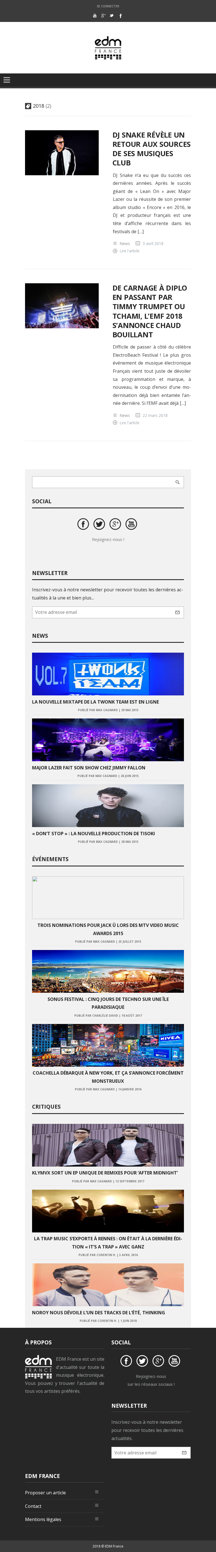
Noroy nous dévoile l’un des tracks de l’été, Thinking (98, 1313)
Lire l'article (130, 250)
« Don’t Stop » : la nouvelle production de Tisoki (93, 833)
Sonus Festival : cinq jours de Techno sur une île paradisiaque (108, 1003)
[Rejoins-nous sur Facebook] (84, 525)
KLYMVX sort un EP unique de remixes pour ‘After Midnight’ (105, 1173)
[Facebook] (120, 15)
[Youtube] (95, 15)
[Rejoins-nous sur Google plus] (116, 525)
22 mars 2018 (155, 415)
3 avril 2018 (153, 243)
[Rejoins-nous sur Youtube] (132, 525)
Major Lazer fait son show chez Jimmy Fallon (88, 768)
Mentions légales (43, 1519)
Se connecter (108, 6)
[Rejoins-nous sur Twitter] (100, 525)
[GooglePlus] (103, 15)
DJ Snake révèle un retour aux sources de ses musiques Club (151, 149)
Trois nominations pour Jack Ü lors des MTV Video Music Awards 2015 (108, 929)
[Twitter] (112, 15)
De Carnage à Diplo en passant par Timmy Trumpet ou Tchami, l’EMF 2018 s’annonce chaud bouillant (149, 311)
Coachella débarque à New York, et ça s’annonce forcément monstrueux (108, 1077)
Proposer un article (45, 1493)
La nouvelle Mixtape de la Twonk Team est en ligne (95, 702)
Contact (33, 1506)
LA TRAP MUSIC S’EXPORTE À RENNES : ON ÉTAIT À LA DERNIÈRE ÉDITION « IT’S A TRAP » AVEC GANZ (108, 1243)
